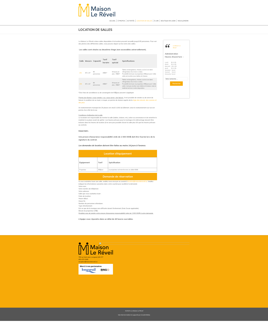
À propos (121, 21)
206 (80, 84)
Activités (130, 21)
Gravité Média (145, 315)
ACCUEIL (112, 21)
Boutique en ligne (168, 21)
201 (80, 73)
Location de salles (144, 21)
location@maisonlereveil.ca (137, 181)
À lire (156, 21)
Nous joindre (183, 21)
